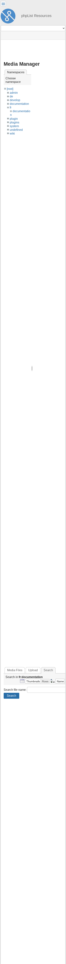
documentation (19, 103)
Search (11, 695)
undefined (16, 129)
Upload (33, 670)
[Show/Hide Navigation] (3, 3)
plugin (14, 118)
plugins (14, 122)
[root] (10, 88)
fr (10, 107)
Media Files (14, 670)
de (11, 96)
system (14, 126)
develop (15, 100)
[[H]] (9, 15)
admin (14, 92)
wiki (12, 133)
